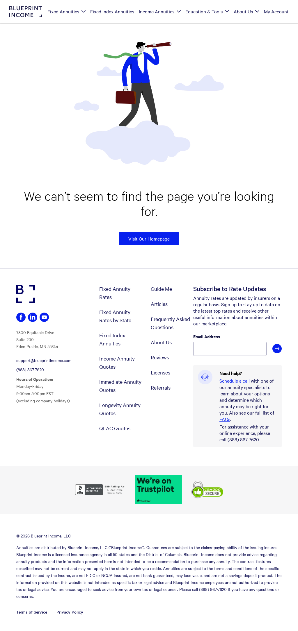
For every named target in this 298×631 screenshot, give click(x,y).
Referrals (161, 387)
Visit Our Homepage (149, 238)
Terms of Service (31, 612)
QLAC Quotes (114, 428)
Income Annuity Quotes (117, 362)
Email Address (206, 336)
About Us (161, 342)
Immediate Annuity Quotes (120, 385)
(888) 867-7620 (30, 369)
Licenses (160, 372)
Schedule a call (234, 380)
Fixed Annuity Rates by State (115, 316)
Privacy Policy (69, 612)
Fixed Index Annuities (112, 339)
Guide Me (161, 288)
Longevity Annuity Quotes (120, 408)
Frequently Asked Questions (170, 323)
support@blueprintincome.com (43, 360)
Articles (159, 303)
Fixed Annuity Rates (114, 292)
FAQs (224, 419)
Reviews (160, 357)
